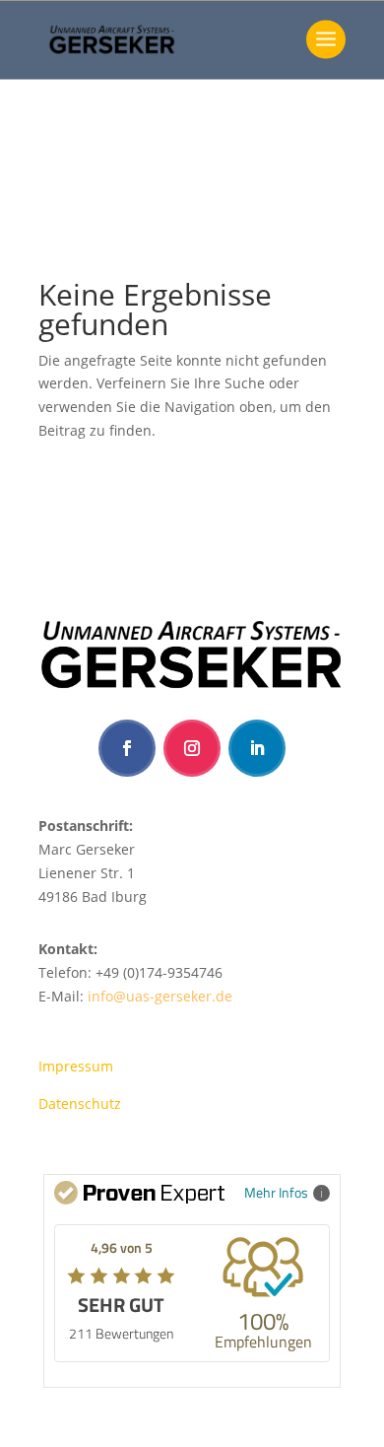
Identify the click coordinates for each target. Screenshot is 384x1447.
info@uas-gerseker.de (160, 996)
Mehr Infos (276, 1192)
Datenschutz (79, 1103)
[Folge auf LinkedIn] (257, 748)
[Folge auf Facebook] (127, 748)
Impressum (75, 1066)
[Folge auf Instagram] (192, 748)
